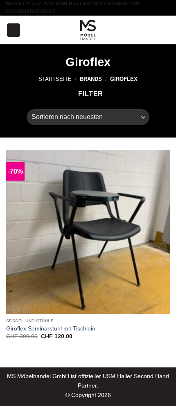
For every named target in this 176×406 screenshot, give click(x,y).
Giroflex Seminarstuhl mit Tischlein (50, 329)
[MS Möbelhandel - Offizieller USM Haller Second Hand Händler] (88, 30)
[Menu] (13, 30)
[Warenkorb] (166, 30)
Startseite (55, 79)
